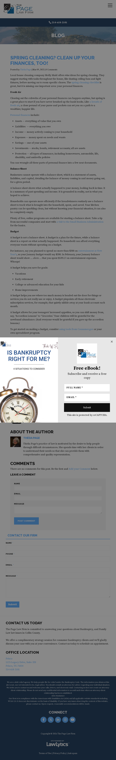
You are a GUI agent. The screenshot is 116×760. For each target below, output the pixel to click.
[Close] (111, 341)
